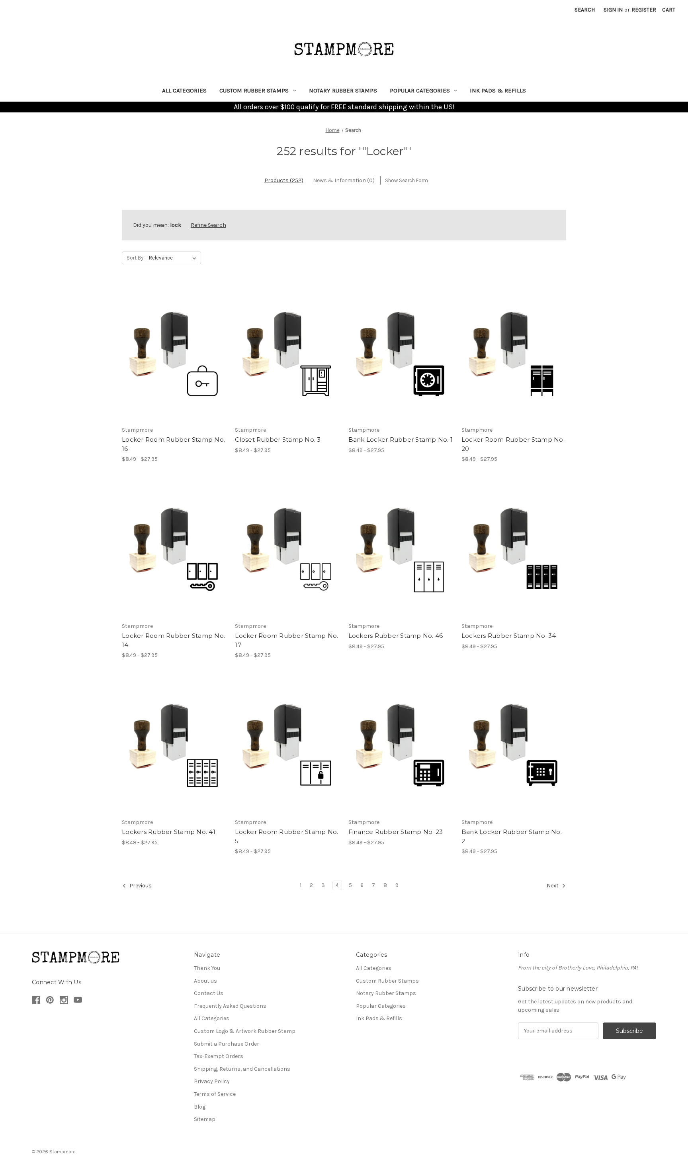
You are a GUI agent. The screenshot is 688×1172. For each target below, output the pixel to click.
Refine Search (208, 225)
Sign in (613, 9)
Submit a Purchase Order (226, 1043)
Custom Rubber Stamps (254, 90)
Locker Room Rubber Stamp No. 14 (173, 640)
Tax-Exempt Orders (218, 1056)
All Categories (184, 90)
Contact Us (208, 993)
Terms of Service (215, 1094)
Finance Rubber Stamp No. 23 (395, 832)
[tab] (283, 180)
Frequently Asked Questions (230, 1006)
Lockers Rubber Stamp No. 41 (168, 832)
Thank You (207, 968)
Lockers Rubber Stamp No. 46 (395, 635)
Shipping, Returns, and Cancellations (242, 1069)
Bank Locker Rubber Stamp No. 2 (511, 836)
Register (643, 9)
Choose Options (174, 353)
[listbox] (174, 258)
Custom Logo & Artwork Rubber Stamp (244, 1031)
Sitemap (204, 1119)
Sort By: (136, 258)
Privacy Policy (212, 1081)
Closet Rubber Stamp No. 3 (278, 439)
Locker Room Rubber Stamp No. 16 (173, 444)
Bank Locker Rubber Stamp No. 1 (400, 439)
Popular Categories (420, 90)
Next (553, 885)
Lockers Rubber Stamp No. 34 (508, 635)
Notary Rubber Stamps (343, 90)
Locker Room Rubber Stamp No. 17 (286, 640)
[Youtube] (78, 1000)
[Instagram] (64, 1000)
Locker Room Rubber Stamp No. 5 (286, 836)
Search (585, 9)
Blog (199, 1106)
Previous (140, 885)
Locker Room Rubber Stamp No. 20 (513, 444)
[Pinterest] (50, 1000)
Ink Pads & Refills (498, 90)
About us (205, 980)
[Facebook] (36, 1000)
